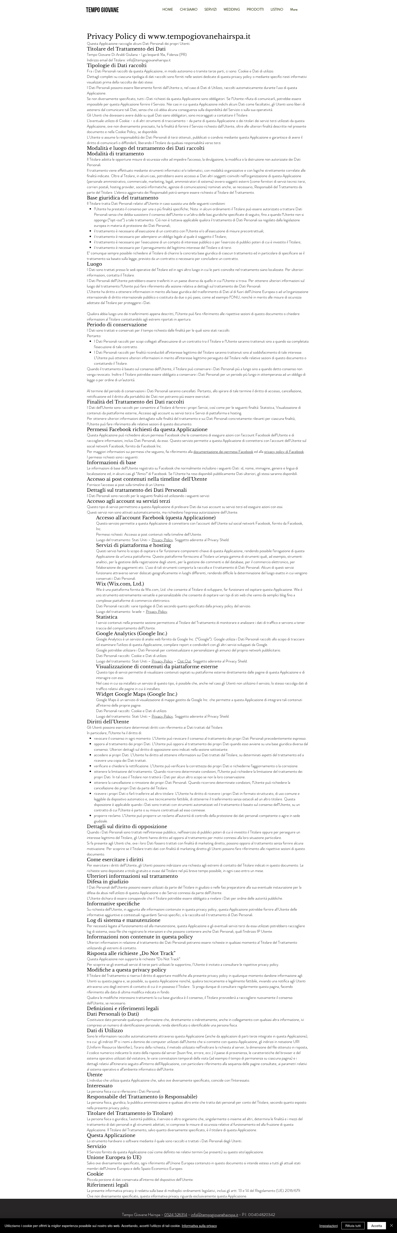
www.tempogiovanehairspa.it (199, 36)
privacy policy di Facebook (284, 451)
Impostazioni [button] (328, 1225)
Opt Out (184, 661)
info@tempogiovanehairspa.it (149, 60)
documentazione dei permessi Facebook (223, 451)
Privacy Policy (162, 540)
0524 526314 (175, 1215)
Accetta (376, 1225)
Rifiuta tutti (353, 1225)
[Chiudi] (391, 1225)
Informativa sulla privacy (199, 1225)
